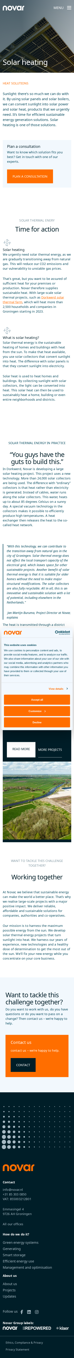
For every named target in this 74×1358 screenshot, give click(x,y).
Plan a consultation (30, 176)
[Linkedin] (30, 1311)
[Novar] (11, 1327)
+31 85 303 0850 (14, 1194)
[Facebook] (22, 1311)
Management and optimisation (27, 1267)
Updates (9, 1296)
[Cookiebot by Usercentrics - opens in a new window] (55, 633)
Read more (21, 749)
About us (10, 1283)
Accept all (37, 699)
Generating (12, 1248)
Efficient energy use (18, 1261)
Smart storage (14, 1255)
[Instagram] (38, 1311)
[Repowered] (37, 1327)
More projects (50, 750)
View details (56, 688)
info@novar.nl (13, 1190)
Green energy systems (21, 1242)
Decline (37, 722)
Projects (9, 1290)
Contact (23, 1065)
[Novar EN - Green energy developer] (13, 7)
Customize (35, 710)
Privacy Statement (17, 1349)
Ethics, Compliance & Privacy (24, 1342)
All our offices (13, 1224)
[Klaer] (62, 1327)
